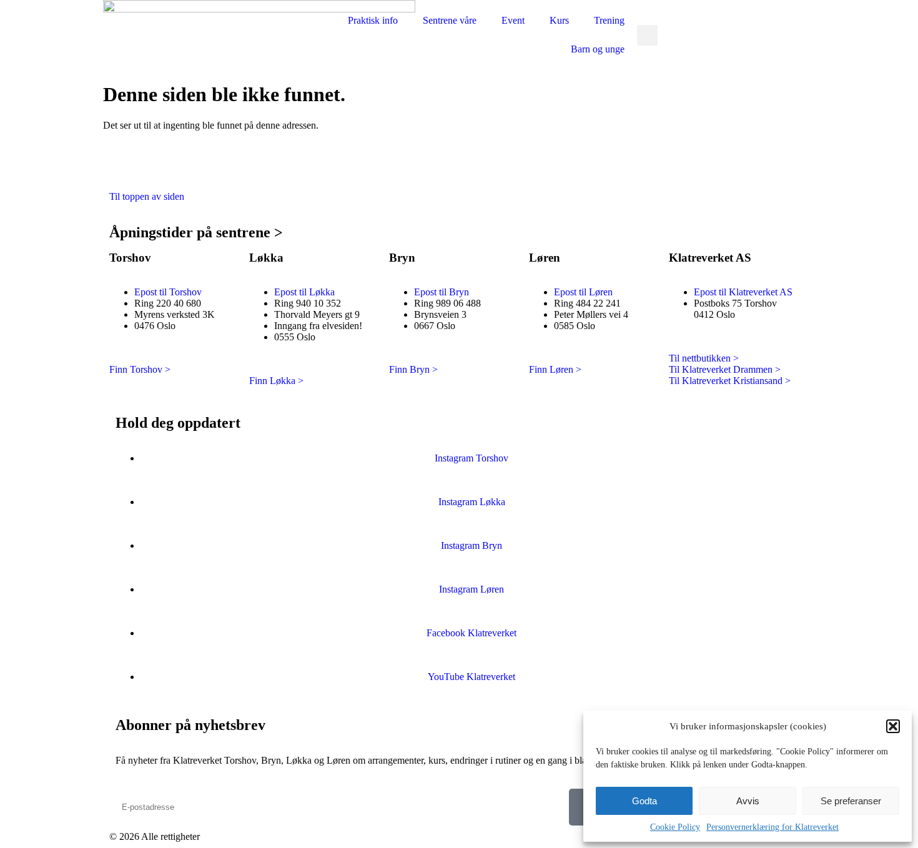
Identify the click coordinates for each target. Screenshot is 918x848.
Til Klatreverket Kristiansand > (730, 380)
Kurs (559, 20)
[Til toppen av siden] (125, 163)
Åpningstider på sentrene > (196, 232)
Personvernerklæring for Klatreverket (772, 827)
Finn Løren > (555, 369)
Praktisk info (373, 20)
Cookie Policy (675, 827)
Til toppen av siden (146, 196)
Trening (609, 20)
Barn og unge (597, 49)
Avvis (747, 801)
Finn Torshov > (139, 369)
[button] (893, 726)
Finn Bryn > (413, 369)
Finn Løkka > (276, 380)
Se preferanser (851, 801)
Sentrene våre (449, 20)
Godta (644, 801)
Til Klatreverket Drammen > (725, 369)
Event (513, 20)
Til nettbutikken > (704, 358)
